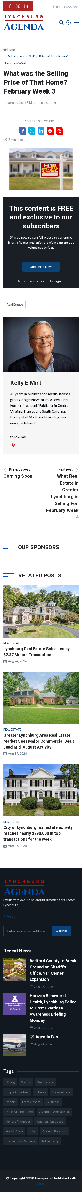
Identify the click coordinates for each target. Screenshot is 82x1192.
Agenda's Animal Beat (54, 1112)
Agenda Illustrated (50, 1121)
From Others (31, 1102)
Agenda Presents (54, 1131)
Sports (26, 1082)
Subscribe (70, 6)
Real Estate (15, 304)
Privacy (9, 916)
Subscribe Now (41, 267)
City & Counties (17, 1092)
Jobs (32, 1131)
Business (53, 1102)
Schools (40, 1092)
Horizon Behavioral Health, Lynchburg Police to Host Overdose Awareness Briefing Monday (53, 1008)
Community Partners (20, 1141)
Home (11, 49)
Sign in (59, 281)
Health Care (14, 1131)
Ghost (41, 1184)
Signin (56, 6)
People (11, 1102)
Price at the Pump (19, 1112)
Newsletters (61, 1092)
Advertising (50, 1141)
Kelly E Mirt (27, 102)
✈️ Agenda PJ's (44, 1036)
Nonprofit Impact (18, 1121)
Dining (10, 1082)
